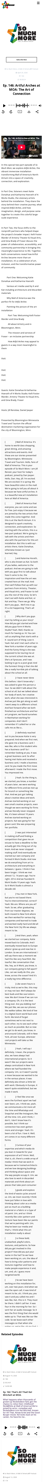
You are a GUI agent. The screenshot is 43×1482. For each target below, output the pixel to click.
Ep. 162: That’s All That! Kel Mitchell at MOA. (17, 1393)
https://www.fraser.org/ (18, 375)
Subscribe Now (21, 60)
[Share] (37, 111)
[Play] (4, 106)
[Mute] (40, 105)
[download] (29, 111)
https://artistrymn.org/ (18, 370)
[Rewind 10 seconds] (3, 112)
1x (19, 111)
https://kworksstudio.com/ (19, 380)
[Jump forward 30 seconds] (11, 112)
